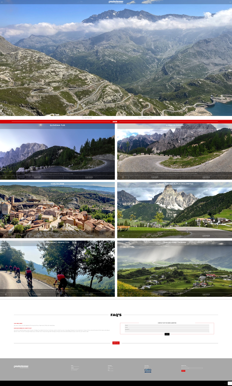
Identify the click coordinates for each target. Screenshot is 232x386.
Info (7, 2)
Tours (3, 2)
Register (221, 2)
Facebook (147, 367)
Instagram (147, 366)
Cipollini (46, 325)
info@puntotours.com (75, 366)
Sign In (228, 2)
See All (116, 343)
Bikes (11, 2)
